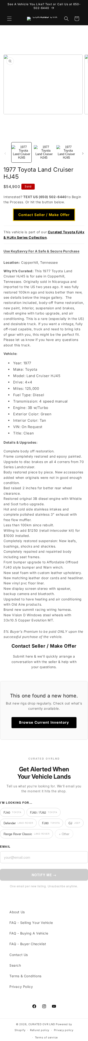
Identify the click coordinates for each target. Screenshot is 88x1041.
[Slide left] (5, 153)
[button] (9, 18)
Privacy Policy (21, 987)
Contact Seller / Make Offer (43, 214)
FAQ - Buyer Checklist (27, 944)
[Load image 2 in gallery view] (44, 152)
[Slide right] (83, 153)
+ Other (64, 834)
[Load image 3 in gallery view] (66, 152)
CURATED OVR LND (41, 1024)
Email (5, 846)
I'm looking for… (16, 802)
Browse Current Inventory (44, 722)
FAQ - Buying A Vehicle (28, 933)
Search (15, 965)
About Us (17, 912)
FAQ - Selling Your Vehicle (31, 923)
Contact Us (18, 955)
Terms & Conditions (25, 976)
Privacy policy (63, 1030)
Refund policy (39, 1030)
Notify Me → (44, 874)
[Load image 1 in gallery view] (21, 152)
